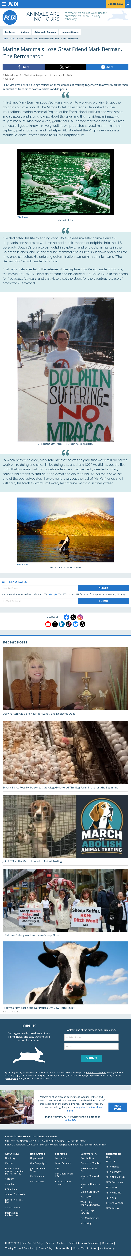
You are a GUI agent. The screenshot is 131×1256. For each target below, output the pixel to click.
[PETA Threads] (82, 624)
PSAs (58, 1168)
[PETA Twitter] (73, 617)
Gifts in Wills (87, 1197)
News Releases (63, 1163)
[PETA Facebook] (66, 617)
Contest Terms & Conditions (84, 1243)
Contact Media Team (63, 1183)
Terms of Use (63, 1248)
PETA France (112, 1166)
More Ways (86, 1223)
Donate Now (87, 1157)
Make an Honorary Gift (90, 1185)
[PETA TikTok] (69, 624)
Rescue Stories (70, 32)
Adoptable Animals (45, 32)
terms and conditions (96, 1072)
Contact (61, 1243)
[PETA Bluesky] (75, 624)
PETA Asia (111, 1197)
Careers (9, 1163)
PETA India (111, 1187)
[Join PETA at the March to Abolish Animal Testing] (65, 830)
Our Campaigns (38, 1163)
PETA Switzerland (115, 1182)
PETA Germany (113, 1171)
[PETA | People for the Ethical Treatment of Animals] (10, 17)
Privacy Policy (46, 1248)
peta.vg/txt (53, 594)
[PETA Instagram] (80, 617)
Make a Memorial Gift (90, 1177)
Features (10, 32)
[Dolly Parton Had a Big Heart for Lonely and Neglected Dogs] (65, 682)
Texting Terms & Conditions (20, 1248)
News (12, 38)
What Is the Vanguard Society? (90, 1203)
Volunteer (10, 1183)
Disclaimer (107, 1243)
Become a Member (91, 1163)
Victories (9, 1178)
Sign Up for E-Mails (15, 1194)
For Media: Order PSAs (64, 1175)
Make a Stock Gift (90, 1191)
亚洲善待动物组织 (114, 1202)
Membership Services (87, 1211)
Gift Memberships (90, 1217)
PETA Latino (112, 1208)
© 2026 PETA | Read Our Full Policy (24, 1243)
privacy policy (11, 1078)
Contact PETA (12, 1207)
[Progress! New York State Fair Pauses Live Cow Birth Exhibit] (65, 977)
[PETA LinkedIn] (62, 624)
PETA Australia (113, 1192)
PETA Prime (11, 1189)
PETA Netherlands (115, 1176)
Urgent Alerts (37, 1157)
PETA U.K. (111, 1161)
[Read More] (65, 1107)
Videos (25, 32)
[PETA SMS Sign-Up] (55, 624)
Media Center (62, 1157)
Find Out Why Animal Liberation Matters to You (14, 1171)
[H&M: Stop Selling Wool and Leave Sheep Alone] (65, 903)
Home (5, 38)
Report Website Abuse (85, 1248)
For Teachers (37, 1181)
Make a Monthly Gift (89, 1170)
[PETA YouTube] (48, 624)
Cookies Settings (107, 1248)
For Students (37, 1176)
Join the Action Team (38, 1170)
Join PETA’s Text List (14, 1201)
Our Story (10, 1157)
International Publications (12, 1214)
